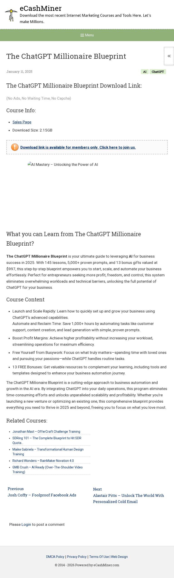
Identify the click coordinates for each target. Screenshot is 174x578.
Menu (89, 35)
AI (144, 72)
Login (26, 524)
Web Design (119, 557)
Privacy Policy (77, 557)
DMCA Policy (55, 557)
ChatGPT (158, 72)
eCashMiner (41, 8)
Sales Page (21, 122)
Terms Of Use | (100, 557)
